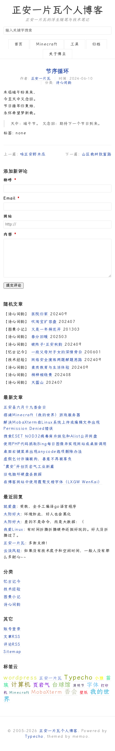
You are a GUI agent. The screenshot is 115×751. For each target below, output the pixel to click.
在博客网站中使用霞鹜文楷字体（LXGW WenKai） (53, 482)
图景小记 (12, 597)
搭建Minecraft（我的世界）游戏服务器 (42, 415)
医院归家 (40, 314)
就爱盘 (10, 506)
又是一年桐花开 (47, 329)
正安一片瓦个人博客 (58, 10)
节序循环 (57, 71)
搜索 (106, 30)
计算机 (21, 684)
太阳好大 (12, 514)
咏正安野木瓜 (33, 154)
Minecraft (47, 44)
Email (10, 198)
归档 (96, 44)
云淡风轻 (12, 550)
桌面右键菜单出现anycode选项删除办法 (43, 451)
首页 (18, 44)
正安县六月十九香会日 (25, 407)
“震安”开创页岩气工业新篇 (29, 466)
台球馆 (61, 684)
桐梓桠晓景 (43, 375)
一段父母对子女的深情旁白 (58, 352)
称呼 (8, 180)
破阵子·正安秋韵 (48, 344)
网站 (8, 216)
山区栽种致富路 (97, 154)
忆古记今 (12, 581)
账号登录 (12, 629)
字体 (93, 684)
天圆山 (38, 382)
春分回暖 (40, 336)
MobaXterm (47, 692)
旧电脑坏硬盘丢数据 (23, 474)
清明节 (79, 685)
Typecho (78, 677)
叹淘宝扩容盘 (45, 321)
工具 (74, 44)
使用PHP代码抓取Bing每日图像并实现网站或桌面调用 (55, 444)
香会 (71, 691)
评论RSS (12, 644)
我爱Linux (14, 529)
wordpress (20, 677)
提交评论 (13, 285)
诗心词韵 (64, 83)
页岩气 (41, 685)
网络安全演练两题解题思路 (58, 359)
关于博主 (57, 54)
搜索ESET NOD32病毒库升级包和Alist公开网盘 (50, 436)
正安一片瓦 (41, 78)
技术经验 (12, 589)
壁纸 (84, 692)
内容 (8, 234)
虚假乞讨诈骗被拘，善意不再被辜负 (38, 459)
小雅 (99, 678)
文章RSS (12, 636)
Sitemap (13, 651)
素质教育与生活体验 (51, 367)
